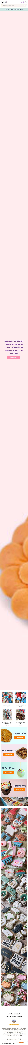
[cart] (26, 2)
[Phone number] (22, 2)
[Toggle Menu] (2, 2)
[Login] (24, 2)
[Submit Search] (25, 5)
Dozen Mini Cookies (7, 705)
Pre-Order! (20, 9)
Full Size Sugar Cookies (20, 705)
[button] (14, 735)
